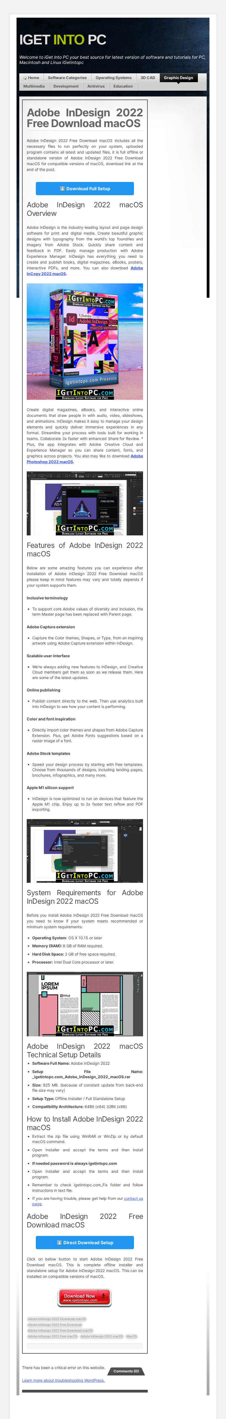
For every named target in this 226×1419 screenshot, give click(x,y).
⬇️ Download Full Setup (85, 188)
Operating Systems (114, 77)
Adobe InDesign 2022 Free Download (55, 1325)
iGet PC (62, 39)
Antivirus (96, 86)
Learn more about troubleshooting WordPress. (63, 1380)
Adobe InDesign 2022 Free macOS (52, 1336)
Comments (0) (126, 1371)
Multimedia (34, 86)
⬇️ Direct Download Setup (85, 1242)
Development (66, 86)
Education (123, 86)
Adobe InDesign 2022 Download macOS (57, 1319)
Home (33, 77)
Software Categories (67, 77)
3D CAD (148, 77)
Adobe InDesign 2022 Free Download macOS (60, 1330)
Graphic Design (178, 77)
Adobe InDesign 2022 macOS (102, 1336)
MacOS (132, 1336)
